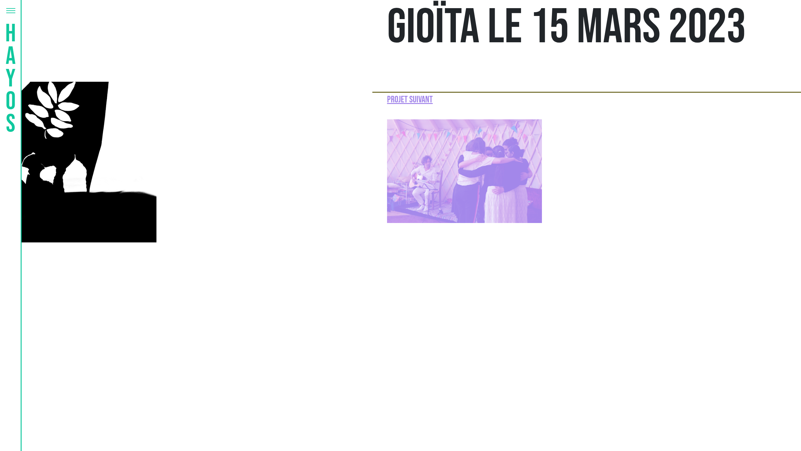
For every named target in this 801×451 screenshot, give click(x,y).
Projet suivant (410, 99)
